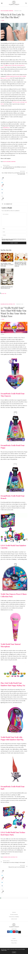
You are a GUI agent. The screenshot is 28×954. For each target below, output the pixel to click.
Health (2, 10)
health (4, 161)
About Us (14, 912)
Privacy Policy (14, 942)
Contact (14, 938)
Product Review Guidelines (14, 916)
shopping (13, 857)
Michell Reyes (6, 127)
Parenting (11, 10)
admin (3, 20)
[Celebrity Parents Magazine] (14, 3)
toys (16, 857)
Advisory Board (14, 918)
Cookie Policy (4, 950)
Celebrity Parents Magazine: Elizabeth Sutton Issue (7, 287)
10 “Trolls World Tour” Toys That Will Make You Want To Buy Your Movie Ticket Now (13, 312)
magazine (9, 161)
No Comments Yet (8, 203)
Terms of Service (14, 940)
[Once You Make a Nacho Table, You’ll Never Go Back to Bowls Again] (7, 257)
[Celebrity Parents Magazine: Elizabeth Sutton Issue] (7, 277)
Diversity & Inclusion (14, 914)
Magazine (6, 10)
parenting (13, 161)
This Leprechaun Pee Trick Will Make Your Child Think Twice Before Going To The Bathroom (20, 264)
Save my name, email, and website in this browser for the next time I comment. (14, 239)
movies (8, 857)
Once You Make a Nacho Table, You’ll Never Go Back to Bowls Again (7, 265)
